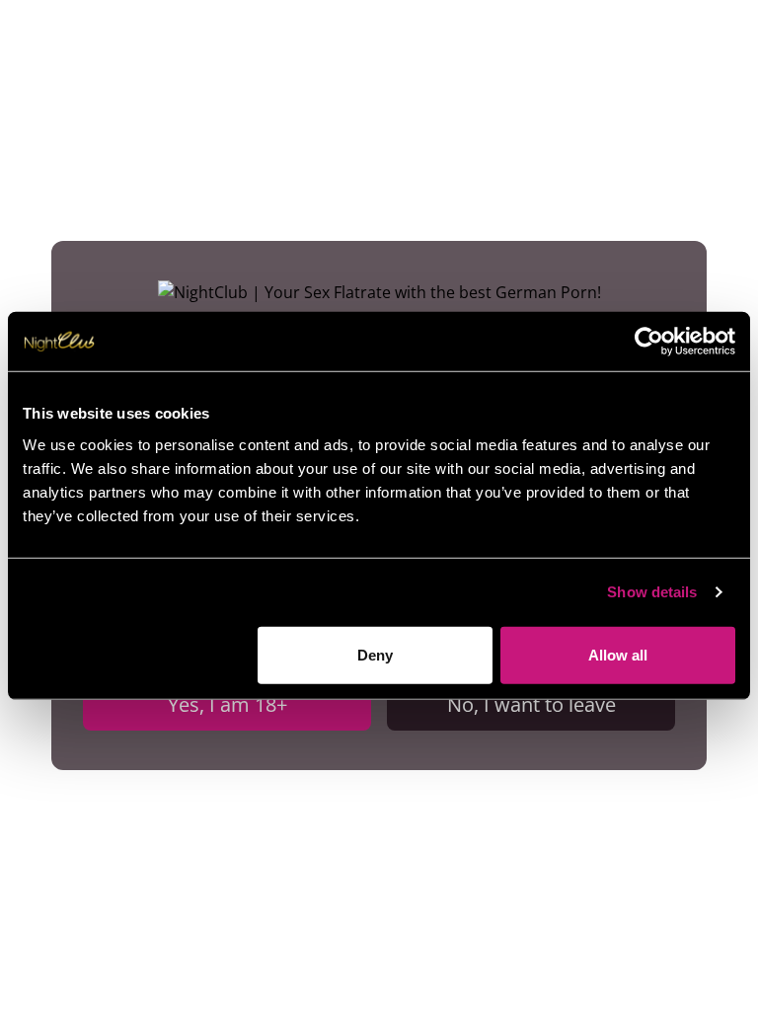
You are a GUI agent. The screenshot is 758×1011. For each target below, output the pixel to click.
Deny (375, 654)
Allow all (617, 654)
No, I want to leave (531, 704)
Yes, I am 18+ (227, 704)
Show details (652, 591)
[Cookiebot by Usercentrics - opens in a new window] (649, 341)
